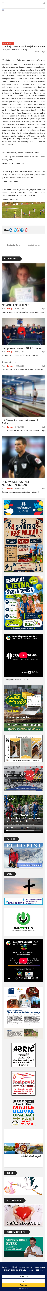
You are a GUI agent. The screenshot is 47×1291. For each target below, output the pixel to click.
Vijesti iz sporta (8, 43)
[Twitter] (15, 230)
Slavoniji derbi (10, 362)
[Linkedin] (22, 230)
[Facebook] (11, 230)
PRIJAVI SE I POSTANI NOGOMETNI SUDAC (15, 483)
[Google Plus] (18, 230)
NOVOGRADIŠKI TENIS (15, 305)
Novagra (25, 50)
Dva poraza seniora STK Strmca (21, 348)
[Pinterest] (25, 230)
